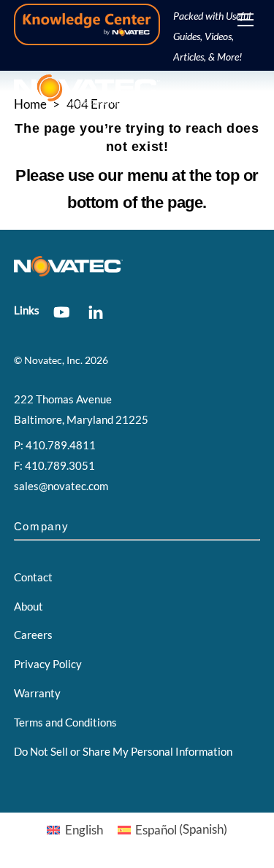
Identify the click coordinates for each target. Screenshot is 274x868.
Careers (33, 634)
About (28, 606)
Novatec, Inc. (53, 360)
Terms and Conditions (65, 722)
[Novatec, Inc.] (87, 100)
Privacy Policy (48, 663)
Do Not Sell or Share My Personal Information (123, 751)
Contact (33, 577)
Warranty (37, 693)
